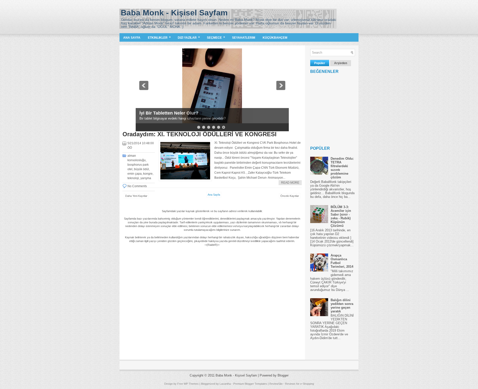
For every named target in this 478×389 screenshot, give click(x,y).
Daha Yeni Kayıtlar (136, 195)
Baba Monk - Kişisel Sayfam (174, 12)
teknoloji (133, 178)
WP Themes (191, 383)
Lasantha (225, 383)
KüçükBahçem (275, 37)
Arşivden (340, 63)
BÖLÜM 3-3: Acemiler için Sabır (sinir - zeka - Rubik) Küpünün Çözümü (341, 216)
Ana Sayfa (131, 37)
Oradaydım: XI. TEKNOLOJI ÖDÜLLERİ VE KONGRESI (199, 134)
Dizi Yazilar (189, 37)
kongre (148, 173)
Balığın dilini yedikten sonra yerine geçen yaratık (342, 305)
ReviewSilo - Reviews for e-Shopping (291, 383)
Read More (290, 182)
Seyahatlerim (243, 37)
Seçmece (216, 37)
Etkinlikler (159, 37)
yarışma (145, 178)
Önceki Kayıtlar (289, 195)
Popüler (319, 63)
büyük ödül (141, 169)
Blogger (283, 375)
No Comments (137, 186)
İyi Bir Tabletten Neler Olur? (168, 113)
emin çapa (134, 173)
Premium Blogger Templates (250, 383)
